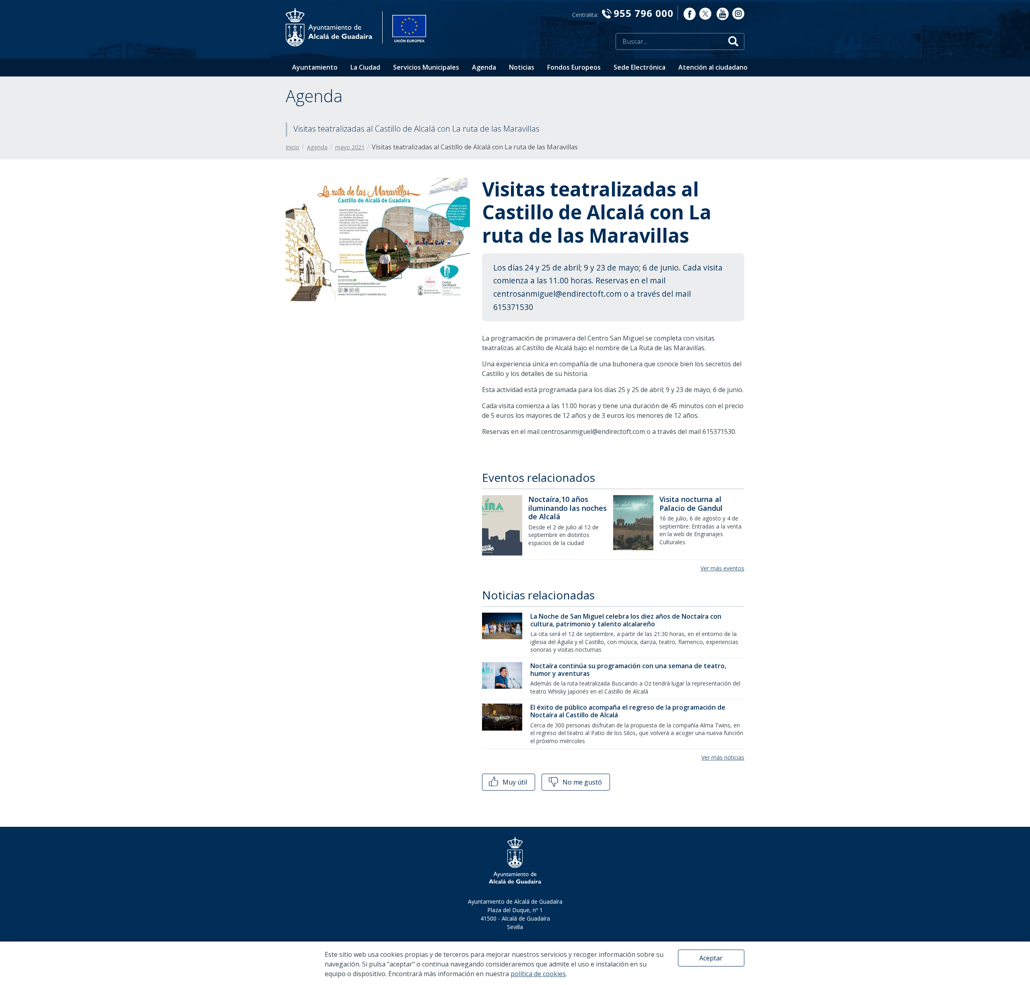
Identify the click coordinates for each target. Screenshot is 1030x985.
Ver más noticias (722, 757)
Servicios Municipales (426, 67)
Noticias (521, 67)
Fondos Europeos (574, 67)
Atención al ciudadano (713, 67)
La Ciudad (365, 67)
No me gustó (581, 782)
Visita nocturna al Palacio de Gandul (691, 503)
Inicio (292, 147)
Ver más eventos (722, 568)
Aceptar (711, 958)
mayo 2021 (350, 147)
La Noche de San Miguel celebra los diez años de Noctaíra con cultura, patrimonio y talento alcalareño (625, 620)
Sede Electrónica (639, 67)
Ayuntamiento (315, 67)
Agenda (484, 67)
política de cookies (538, 973)
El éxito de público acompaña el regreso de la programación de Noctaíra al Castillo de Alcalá (627, 711)
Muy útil (514, 782)
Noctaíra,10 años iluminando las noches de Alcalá (567, 507)
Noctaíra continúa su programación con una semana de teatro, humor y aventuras (628, 669)
